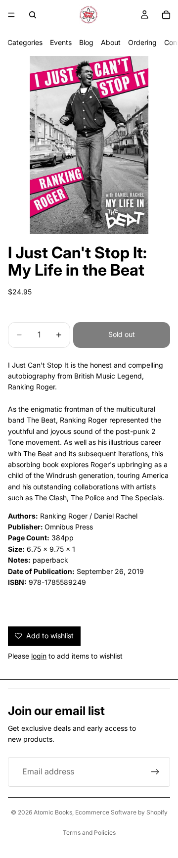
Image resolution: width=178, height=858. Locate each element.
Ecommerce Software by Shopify (121, 812)
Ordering (142, 42)
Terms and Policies (89, 832)
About (111, 42)
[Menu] (11, 14)
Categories (25, 42)
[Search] (33, 15)
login (38, 656)
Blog (86, 42)
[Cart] (166, 15)
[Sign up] (155, 772)
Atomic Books (53, 812)
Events (61, 42)
